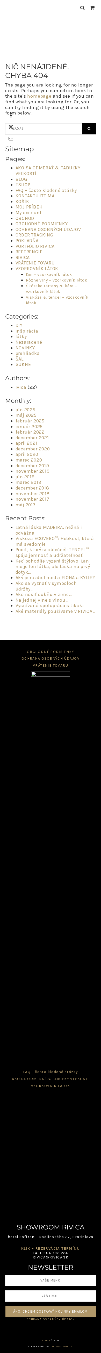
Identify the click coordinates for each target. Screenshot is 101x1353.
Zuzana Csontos (61, 1346)
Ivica (21, 387)
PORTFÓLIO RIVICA (35, 246)
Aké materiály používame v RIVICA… (56, 611)
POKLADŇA (27, 240)
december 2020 (33, 449)
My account (29, 212)
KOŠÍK (22, 201)
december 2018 (32, 488)
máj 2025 (26, 415)
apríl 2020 (27, 454)
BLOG (21, 179)
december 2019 (32, 466)
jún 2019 (25, 477)
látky (21, 336)
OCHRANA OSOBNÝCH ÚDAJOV (48, 229)
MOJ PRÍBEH (29, 207)
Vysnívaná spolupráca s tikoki (50, 605)
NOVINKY (25, 348)
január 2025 (29, 426)
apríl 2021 (26, 443)
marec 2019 (28, 482)
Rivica (46, 1340)
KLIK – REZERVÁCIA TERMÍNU (50, 1248)
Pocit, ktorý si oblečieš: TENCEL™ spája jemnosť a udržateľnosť (52, 552)
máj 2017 (26, 505)
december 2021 (32, 438)
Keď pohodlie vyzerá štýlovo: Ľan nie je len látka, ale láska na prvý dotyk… (53, 566)
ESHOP (23, 185)
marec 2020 (29, 460)
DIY (19, 325)
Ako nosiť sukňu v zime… (44, 594)
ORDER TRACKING (35, 235)
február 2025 (30, 421)
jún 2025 (25, 410)
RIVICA (50, 32)
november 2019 (33, 471)
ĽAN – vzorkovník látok (49, 274)
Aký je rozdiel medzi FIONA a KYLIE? (55, 577)
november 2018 (33, 493)
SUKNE (23, 364)
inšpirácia (27, 331)
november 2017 (32, 499)
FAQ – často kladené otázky (46, 190)
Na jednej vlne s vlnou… (42, 600)
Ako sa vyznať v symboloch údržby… (46, 586)
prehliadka (28, 353)
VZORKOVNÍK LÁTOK (37, 268)
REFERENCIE (29, 252)
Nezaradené (29, 342)
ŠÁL (20, 359)
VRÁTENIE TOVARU (35, 263)
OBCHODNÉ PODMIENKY (42, 224)
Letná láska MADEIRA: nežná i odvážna (49, 530)
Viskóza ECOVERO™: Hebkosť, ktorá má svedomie (55, 541)
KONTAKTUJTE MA (35, 196)
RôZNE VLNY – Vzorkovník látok (56, 280)
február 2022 (30, 432)
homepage (39, 96)
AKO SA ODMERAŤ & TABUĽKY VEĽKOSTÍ (48, 170)
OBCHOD (25, 218)
